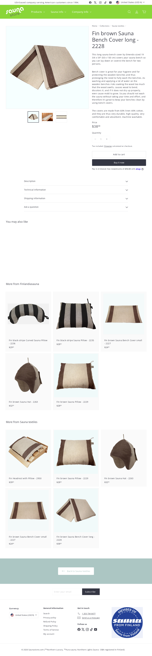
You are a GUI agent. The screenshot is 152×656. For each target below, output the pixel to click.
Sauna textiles (118, 26)
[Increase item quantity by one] (106, 139)
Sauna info (57, 11)
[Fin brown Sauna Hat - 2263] (28, 381)
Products (37, 11)
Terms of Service (51, 629)
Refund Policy (49, 621)
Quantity (96, 132)
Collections (105, 26)
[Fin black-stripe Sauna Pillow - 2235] (76, 320)
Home (94, 26)
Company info (80, 11)
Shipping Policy (50, 625)
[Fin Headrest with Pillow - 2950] (28, 458)
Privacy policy (49, 617)
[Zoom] (47, 67)
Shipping (108, 146)
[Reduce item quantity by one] (95, 139)
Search (46, 613)
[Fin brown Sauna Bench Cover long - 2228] (16, 250)
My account (48, 634)
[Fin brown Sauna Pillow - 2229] (76, 381)
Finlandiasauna (29, 284)
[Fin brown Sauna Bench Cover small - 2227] (123, 322)
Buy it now (119, 162)
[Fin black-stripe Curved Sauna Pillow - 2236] (28, 322)
